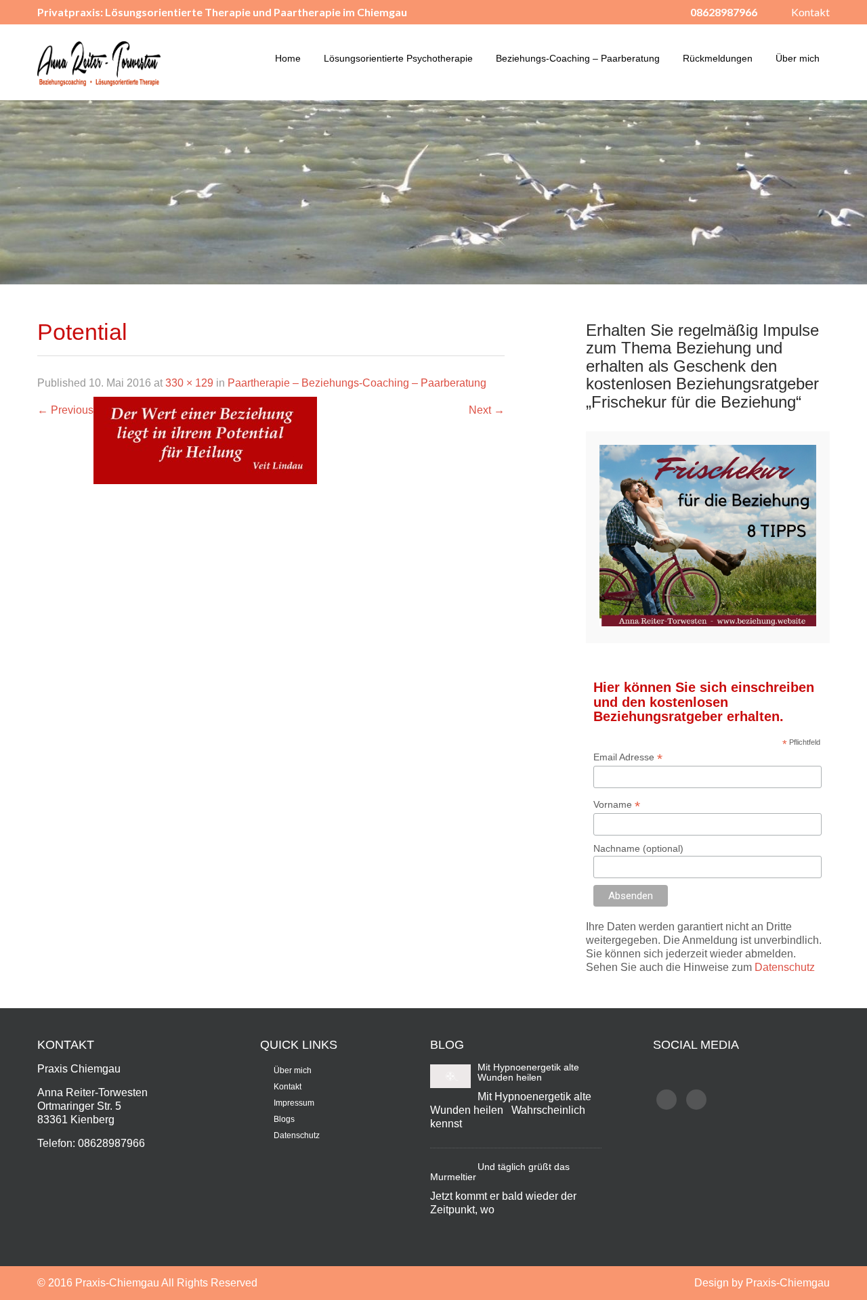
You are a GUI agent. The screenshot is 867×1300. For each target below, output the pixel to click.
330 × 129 (189, 383)
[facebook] (666, 1099)
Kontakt (810, 11)
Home (288, 58)
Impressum (294, 1103)
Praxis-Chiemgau (118, 1282)
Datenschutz (785, 967)
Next (487, 410)
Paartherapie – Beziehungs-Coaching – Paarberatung (357, 383)
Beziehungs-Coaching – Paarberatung (578, 58)
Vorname (616, 804)
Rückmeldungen (718, 58)
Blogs (284, 1119)
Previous (65, 410)
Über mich (798, 58)
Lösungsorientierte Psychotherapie (398, 58)
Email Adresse (627, 757)
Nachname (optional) (638, 848)
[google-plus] (696, 1099)
